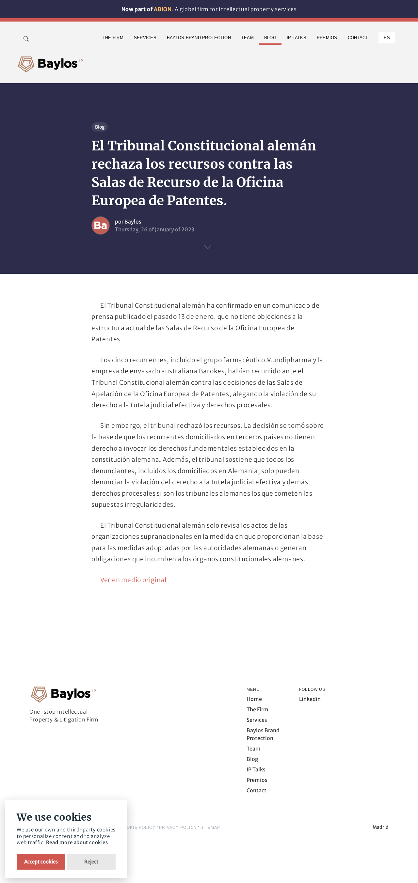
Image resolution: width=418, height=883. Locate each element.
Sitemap (210, 827)
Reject (91, 862)
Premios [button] (327, 37)
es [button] (387, 37)
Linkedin (310, 699)
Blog (99, 127)
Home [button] (254, 699)
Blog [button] (270, 37)
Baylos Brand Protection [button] (199, 37)
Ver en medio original (133, 580)
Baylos (132, 221)
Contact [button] (358, 37)
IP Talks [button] (296, 37)
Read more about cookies (77, 842)
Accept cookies (41, 862)
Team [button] (247, 37)
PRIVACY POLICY (178, 827)
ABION (162, 9)
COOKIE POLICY (138, 827)
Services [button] (145, 37)
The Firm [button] (113, 37)
